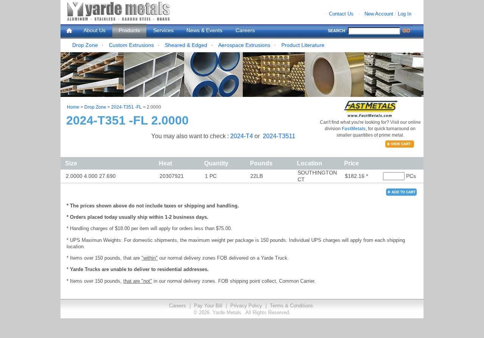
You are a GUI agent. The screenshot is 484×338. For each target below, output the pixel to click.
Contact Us (341, 14)
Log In (404, 14)
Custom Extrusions (131, 45)
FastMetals (354, 128)
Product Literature (302, 45)
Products (129, 30)
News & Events (204, 30)
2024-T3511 (279, 136)
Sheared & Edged (186, 45)
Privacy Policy (246, 305)
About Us (94, 30)
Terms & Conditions (291, 305)
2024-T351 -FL (126, 107)
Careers (245, 30)
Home (73, 107)
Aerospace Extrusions (244, 45)
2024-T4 (242, 136)
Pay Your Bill (208, 305)
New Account (379, 14)
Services (163, 30)
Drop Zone (85, 45)
